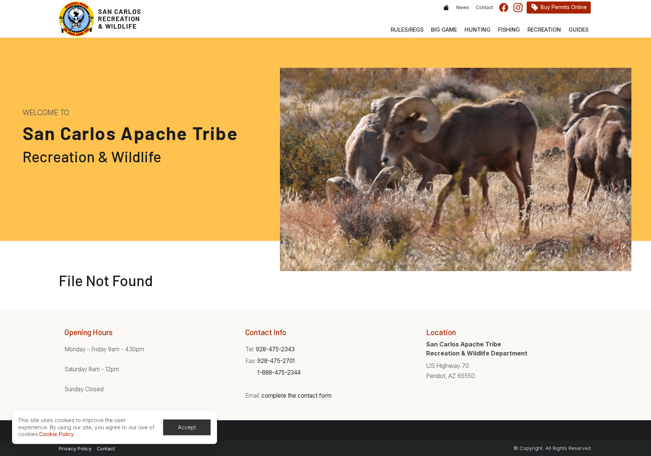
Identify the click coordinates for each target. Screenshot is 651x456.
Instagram (518, 8)
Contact (484, 7)
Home (446, 7)
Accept (187, 427)
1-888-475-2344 (279, 372)
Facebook (504, 8)
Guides (578, 29)
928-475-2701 (276, 360)
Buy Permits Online (564, 7)
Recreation (544, 29)
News (462, 7)
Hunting (478, 29)
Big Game (444, 29)
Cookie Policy (56, 434)
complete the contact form (296, 395)
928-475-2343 (275, 349)
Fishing (509, 29)
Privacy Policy (75, 448)
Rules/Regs (407, 29)
